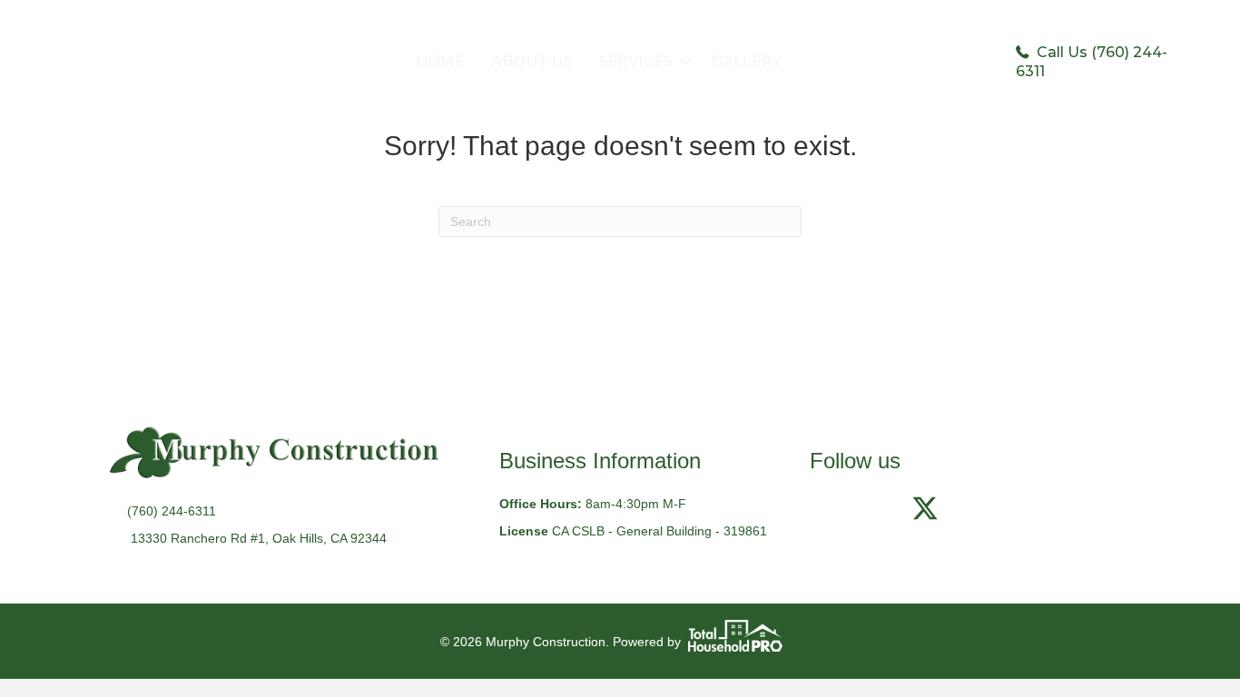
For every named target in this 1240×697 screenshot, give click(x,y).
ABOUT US (531, 61)
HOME (440, 61)
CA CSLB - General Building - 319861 (659, 531)
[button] (685, 62)
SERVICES (635, 61)
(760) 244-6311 (171, 511)
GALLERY (747, 61)
